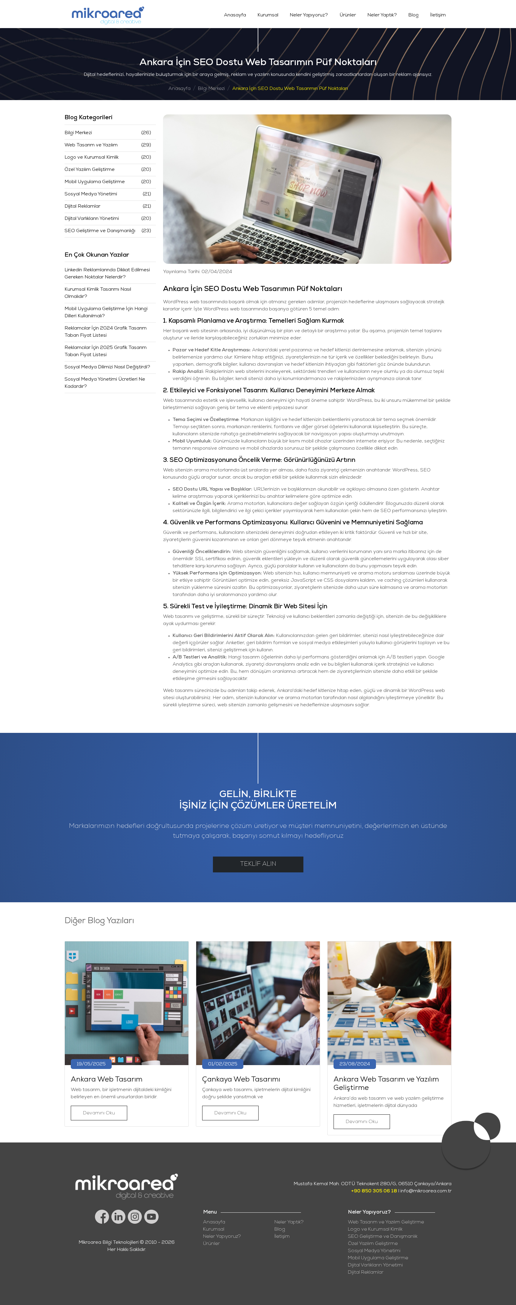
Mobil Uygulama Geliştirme (94, 182)
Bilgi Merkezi (211, 89)
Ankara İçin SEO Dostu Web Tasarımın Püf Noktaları (290, 89)
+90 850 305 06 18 (374, 1191)
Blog (413, 15)
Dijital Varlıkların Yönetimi (91, 219)
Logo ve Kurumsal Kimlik (91, 157)
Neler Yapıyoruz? (309, 15)
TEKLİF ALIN (258, 864)
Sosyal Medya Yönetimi (90, 194)
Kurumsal (267, 15)
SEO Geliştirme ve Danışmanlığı (99, 231)
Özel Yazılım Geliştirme (89, 170)
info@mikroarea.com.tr (426, 1191)
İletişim (438, 15)
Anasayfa (235, 15)
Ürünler (348, 15)
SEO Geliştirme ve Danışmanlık (382, 1236)
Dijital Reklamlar (82, 206)
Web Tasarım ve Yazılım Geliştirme (386, 1222)
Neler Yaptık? (382, 15)
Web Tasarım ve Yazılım (91, 145)
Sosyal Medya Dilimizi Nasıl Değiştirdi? (107, 367)
